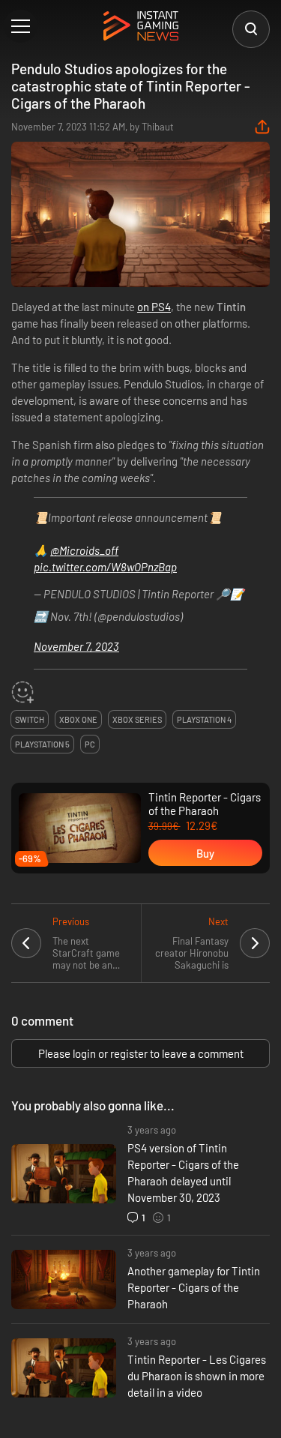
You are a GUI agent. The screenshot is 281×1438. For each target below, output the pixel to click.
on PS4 (154, 306)
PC (90, 744)
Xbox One (78, 719)
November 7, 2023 (76, 646)
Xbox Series (137, 719)
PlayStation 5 (42, 744)
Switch (29, 719)
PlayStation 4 (204, 719)
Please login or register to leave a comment (141, 1053)
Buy (205, 853)
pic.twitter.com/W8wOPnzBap (105, 567)
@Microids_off (84, 550)
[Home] (140, 27)
